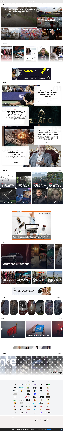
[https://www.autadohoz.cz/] (28, 394)
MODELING (9, 3)
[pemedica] (35, 409)
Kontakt (36, 420)
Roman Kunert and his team (18, 427)
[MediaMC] (35, 406)
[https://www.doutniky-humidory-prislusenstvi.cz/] (48, 394)
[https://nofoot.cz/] (15, 391)
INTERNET (48, 3)
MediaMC (34, 427)
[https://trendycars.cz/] (41, 391)
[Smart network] (28, 412)
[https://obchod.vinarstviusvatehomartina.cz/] (21, 391)
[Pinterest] (18, 423)
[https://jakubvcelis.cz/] (48, 388)
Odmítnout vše (44, 429)
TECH (29, 3)
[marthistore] (28, 406)
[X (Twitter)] (19, 423)
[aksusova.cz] (21, 384)
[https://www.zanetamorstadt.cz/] (28, 403)
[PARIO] (28, 409)
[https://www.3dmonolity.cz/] (15, 394)
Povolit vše (49, 429)
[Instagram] (14, 423)
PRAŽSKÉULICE (21, 3)
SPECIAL (44, 3)
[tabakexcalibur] (35, 413)
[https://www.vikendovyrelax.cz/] (15, 403)
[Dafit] (48, 384)
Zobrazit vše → (59, 43)
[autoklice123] (35, 384)
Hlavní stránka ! (36, 419)
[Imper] (35, 403)
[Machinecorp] (21, 406)
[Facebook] (13, 423)
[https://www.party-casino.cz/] (35, 400)
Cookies (45, 420)
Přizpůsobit (40, 429)
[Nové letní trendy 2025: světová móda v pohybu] (54, 277)
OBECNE (5, 3)
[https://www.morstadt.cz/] (21, 400)
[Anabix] (28, 384)
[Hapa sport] (35, 388)
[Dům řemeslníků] (15, 388)
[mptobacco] (48, 406)
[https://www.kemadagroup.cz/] (41, 397)
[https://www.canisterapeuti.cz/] (35, 394)
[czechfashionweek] (41, 384)
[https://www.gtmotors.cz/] (28, 397)
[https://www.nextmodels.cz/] (28, 400)
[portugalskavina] (41, 409)
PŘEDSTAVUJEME (14, 3)
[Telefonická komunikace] (41, 413)
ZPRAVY (40, 3)
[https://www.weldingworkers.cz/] (21, 403)
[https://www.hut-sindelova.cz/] (35, 397)
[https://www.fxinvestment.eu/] (15, 397)
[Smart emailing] (21, 413)
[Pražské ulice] (48, 409)
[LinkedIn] (16, 423)
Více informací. (32, 429)
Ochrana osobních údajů (46, 419)
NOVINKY (25, 3)
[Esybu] (28, 388)
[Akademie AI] (15, 384)
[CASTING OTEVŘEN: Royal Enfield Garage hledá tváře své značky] (8, 277)
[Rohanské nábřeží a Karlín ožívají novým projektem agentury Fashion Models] (23, 277)
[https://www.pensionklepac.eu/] (41, 400)
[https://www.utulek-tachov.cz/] (48, 400)
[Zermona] (48, 412)
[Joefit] (48, 403)
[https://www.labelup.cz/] (48, 397)
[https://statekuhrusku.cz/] (28, 391)
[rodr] (15, 413)
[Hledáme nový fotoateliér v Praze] (39, 277)
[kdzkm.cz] (15, 406)
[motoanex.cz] (41, 406)
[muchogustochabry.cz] (15, 409)
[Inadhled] (41, 403)
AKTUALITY (36, 3)
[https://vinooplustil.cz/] (48, 391)
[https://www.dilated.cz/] (41, 394)
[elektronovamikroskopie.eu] (21, 387)
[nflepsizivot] (21, 409)
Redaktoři (41, 419)
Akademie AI (31, 427)
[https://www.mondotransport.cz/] (15, 400)
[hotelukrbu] (41, 388)
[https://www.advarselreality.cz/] (21, 393)
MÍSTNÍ (32, 3)
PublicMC (25, 427)
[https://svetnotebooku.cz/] (35, 391)
